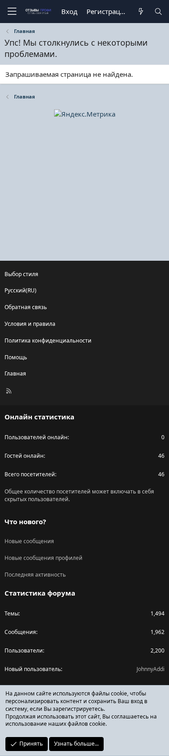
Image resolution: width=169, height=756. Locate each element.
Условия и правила (30, 324)
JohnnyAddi (150, 669)
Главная (15, 373)
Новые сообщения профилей (43, 558)
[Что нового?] (140, 11)
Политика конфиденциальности (48, 340)
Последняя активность (35, 574)
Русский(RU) (21, 290)
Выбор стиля (21, 274)
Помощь (16, 357)
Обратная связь (26, 307)
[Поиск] (158, 11)
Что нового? (25, 521)
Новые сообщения (29, 541)
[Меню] (12, 11)
